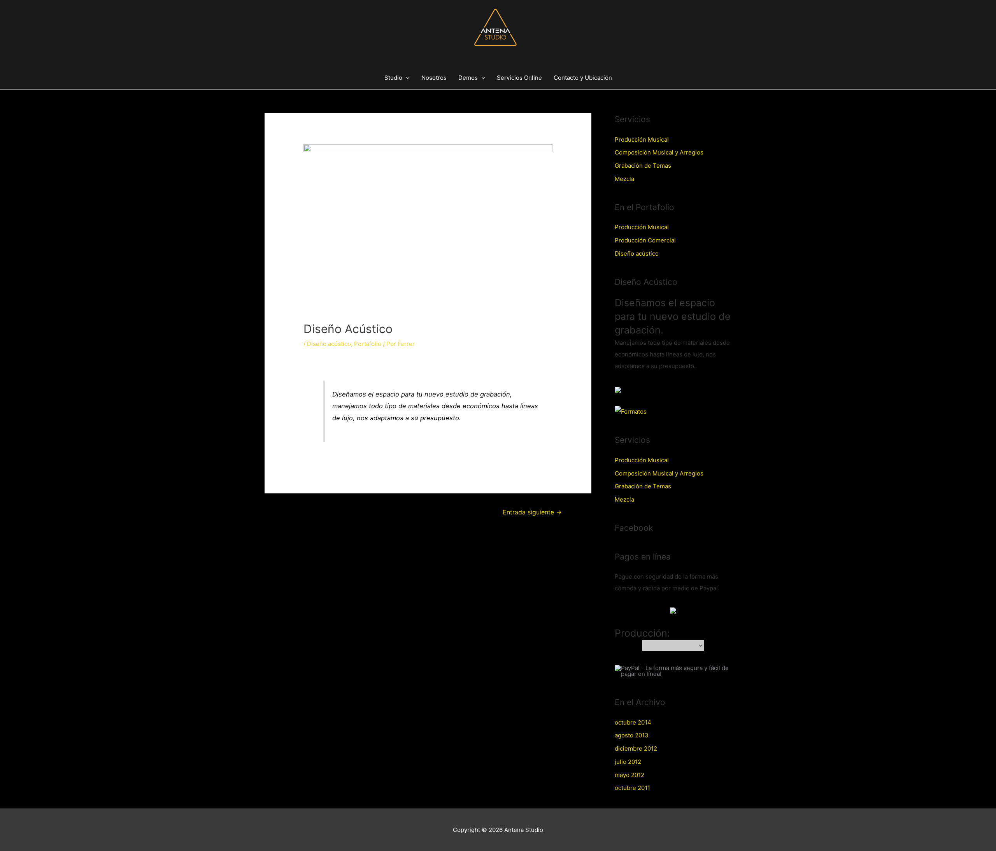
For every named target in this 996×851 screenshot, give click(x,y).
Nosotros (434, 77)
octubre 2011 (632, 787)
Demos (468, 77)
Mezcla (624, 178)
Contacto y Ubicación (583, 77)
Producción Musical (642, 139)
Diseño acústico (329, 343)
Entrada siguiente (532, 512)
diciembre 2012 (636, 748)
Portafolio (367, 343)
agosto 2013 (632, 735)
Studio (393, 77)
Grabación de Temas (643, 165)
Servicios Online (519, 77)
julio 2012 (628, 761)
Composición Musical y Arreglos (659, 152)
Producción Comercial (645, 240)
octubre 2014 (633, 722)
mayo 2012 (629, 775)
